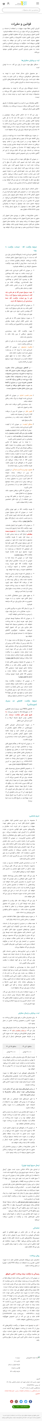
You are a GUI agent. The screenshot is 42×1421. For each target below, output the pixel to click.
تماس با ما (20, 919)
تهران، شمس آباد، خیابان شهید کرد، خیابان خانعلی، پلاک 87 (23, 1382)
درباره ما (18, 1358)
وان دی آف (20, 1415)
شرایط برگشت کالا (15, 1371)
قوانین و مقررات (15, 1368)
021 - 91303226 (22, 1407)
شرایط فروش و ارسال (14, 1365)
